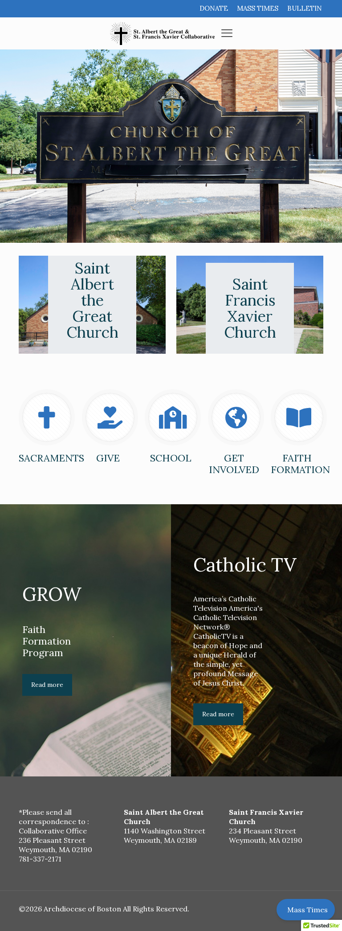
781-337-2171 (40, 858)
